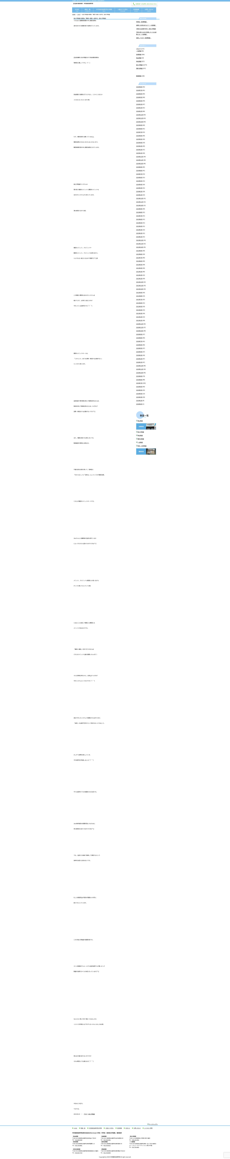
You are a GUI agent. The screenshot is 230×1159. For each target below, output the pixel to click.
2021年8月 (139, 296)
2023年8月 (139, 212)
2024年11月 (139, 160)
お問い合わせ (149, 10)
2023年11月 (139, 202)
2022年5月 (139, 265)
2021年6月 (139, 303)
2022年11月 (139, 244)
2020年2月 (139, 359)
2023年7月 (139, 216)
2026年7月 (139, 90)
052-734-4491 (78, 1145)
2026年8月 (139, 87)
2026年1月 (139, 111)
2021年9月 (139, 292)
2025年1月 (139, 153)
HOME (77, 10)
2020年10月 (139, 331)
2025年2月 (139, 150)
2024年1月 (139, 195)
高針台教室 (139, 68)
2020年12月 (139, 324)
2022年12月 (139, 240)
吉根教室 (138, 54)
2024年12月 (139, 157)
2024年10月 (139, 163)
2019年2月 (139, 400)
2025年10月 (139, 122)
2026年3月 (139, 104)
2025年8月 (139, 129)
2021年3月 (139, 313)
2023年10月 (139, 205)
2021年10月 (139, 289)
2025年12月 (139, 115)
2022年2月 (139, 275)
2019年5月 (139, 390)
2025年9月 (139, 125)
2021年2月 (139, 317)
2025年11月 (139, 118)
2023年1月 (139, 237)
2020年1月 (139, 362)
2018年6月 (139, 404)
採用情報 (136, 10)
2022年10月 (139, 247)
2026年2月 (139, 108)
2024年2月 (139, 191)
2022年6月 (139, 261)
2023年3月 (139, 230)
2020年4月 (139, 352)
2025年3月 (139, 146)
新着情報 (138, 76)
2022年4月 (139, 268)
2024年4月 (139, 184)
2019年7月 (139, 383)
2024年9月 (139, 167)
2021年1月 (139, 320)
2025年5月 (139, 139)
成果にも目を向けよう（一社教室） (146, 25)
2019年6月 (139, 387)
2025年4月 (139, 142)
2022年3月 (139, 272)
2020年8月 (139, 338)
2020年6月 (139, 345)
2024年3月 (139, 188)
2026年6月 (139, 94)
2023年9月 (139, 209)
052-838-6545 (78, 1140)
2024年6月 (139, 177)
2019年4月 (139, 394)
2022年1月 (139, 278)
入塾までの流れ (123, 10)
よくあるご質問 (148, 1128)
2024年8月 (139, 170)
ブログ (78, 14)
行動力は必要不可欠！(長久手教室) (146, 29)
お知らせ (127, 1128)
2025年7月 (139, 132)
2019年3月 (139, 397)
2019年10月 (139, 373)
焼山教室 (138, 58)
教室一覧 (87, 10)
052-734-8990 (107, 1153)
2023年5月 (139, 223)
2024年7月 (139, 174)
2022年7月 (139, 258)
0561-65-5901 (135, 1140)
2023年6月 (139, 219)
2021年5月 (139, 306)
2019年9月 (139, 376)
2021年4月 (139, 310)
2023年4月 (139, 226)
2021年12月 (139, 282)
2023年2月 (139, 233)
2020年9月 (139, 334)
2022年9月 (139, 251)
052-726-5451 (107, 1140)
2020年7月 (139, 341)
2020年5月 (139, 348)
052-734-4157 (107, 1145)
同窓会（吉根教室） (142, 22)
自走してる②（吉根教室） (143, 38)
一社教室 (138, 51)
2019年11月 (139, 369)
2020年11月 (139, 327)
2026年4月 (139, 101)
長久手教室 (91, 1114)
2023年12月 (139, 198)
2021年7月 (139, 299)
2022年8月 (139, 254)
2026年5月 (139, 97)
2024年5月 (139, 181)
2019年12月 (139, 366)
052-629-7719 (78, 1153)
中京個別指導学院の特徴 (104, 10)
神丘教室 (138, 61)
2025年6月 (139, 136)
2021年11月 (139, 285)
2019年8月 (139, 380)
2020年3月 (139, 355)
